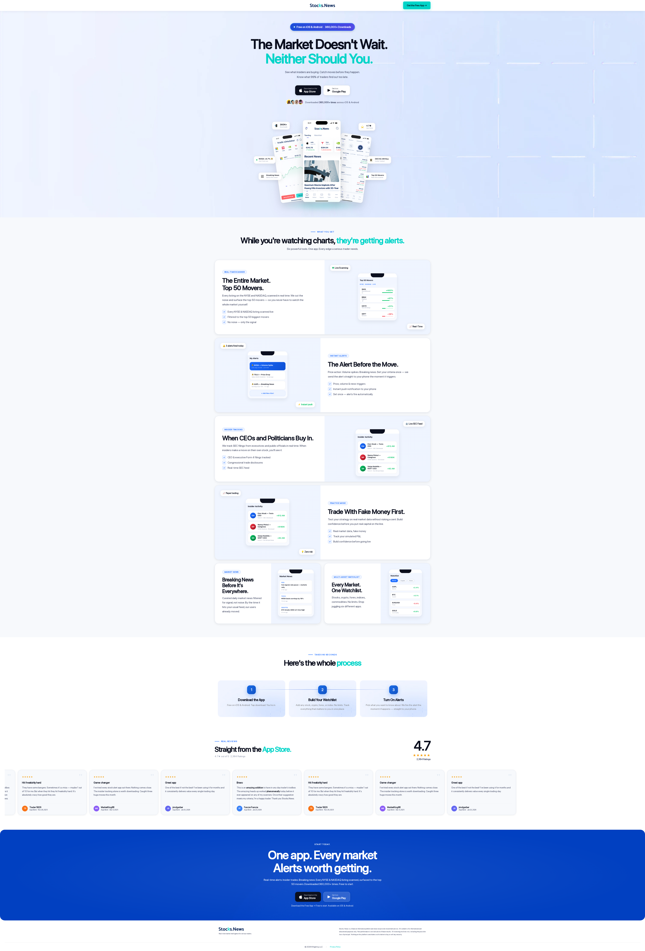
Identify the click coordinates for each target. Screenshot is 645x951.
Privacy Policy (335, 947)
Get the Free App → (417, 5)
